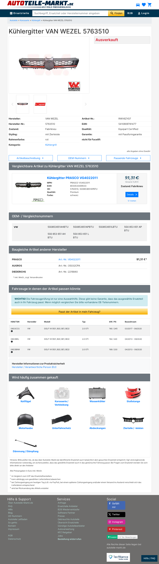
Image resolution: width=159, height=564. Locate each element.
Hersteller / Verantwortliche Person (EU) (34, 367)
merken (132, 201)
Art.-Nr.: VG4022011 (69, 259)
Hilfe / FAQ (149, 558)
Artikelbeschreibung (31, 158)
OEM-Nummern (79, 158)
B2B (130, 13)
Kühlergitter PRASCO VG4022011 (72, 178)
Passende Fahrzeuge (128, 158)
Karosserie (24, 20)
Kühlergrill (36, 20)
